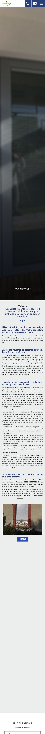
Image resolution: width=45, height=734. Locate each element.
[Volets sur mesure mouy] (22, 519)
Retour (23, 539)
